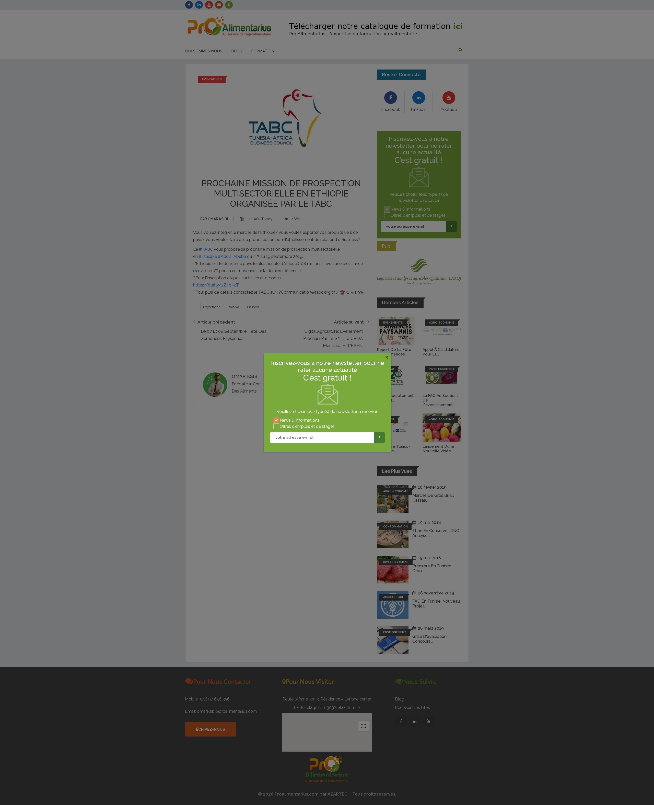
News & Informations (299, 420)
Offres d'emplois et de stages (307, 426)
